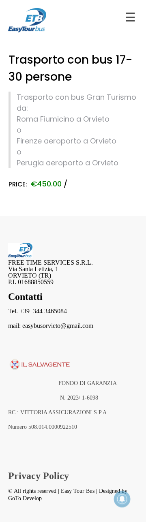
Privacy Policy (38, 476)
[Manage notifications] (122, 499)
